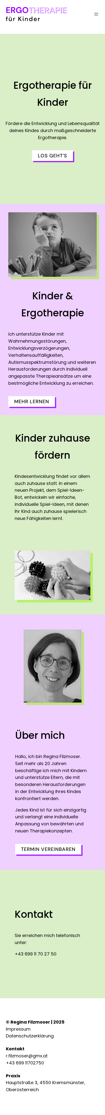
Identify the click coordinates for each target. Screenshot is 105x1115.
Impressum (18, 1029)
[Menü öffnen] (96, 14)
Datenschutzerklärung (30, 1036)
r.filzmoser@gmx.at (27, 1056)
